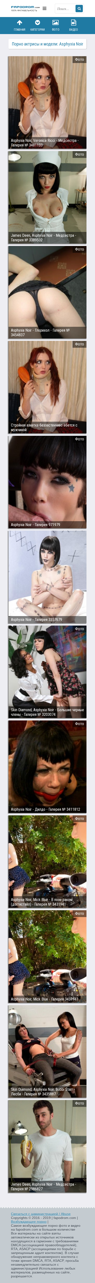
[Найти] (79, 8)
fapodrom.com (25, 8)
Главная (19, 29)
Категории (37, 29)
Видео (73, 29)
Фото (55, 29)
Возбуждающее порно (29, 1222)
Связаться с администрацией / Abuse (41, 1214)
